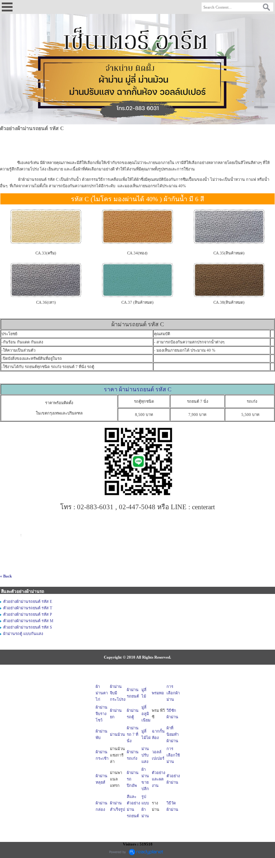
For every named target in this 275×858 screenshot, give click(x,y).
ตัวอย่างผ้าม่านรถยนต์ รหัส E (27, 601)
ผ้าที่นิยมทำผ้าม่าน (173, 734)
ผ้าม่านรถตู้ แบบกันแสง (23, 633)
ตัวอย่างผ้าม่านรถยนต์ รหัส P (27, 614)
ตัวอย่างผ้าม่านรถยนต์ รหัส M (28, 621)
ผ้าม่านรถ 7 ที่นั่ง (133, 734)
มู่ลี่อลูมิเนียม (145, 713)
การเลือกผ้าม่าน (173, 692)
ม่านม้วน (117, 734)
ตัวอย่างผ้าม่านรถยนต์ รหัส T (27, 608)
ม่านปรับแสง (145, 755)
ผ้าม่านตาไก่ (102, 692)
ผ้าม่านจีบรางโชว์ (101, 713)
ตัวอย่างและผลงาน (158, 779)
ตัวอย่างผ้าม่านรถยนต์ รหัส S (27, 627)
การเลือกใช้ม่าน (173, 755)
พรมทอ (158, 693)
